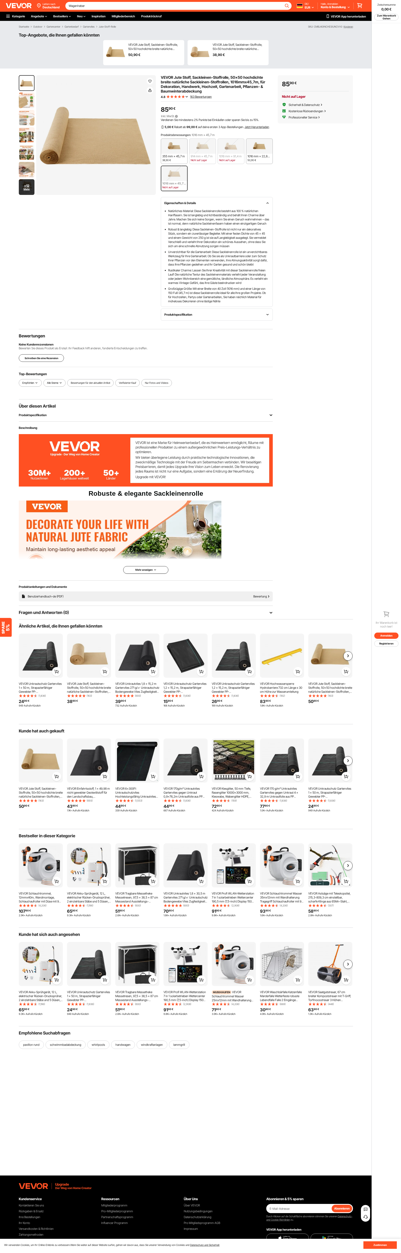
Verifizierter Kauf (127, 382)
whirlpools (98, 1044)
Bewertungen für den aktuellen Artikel (90, 382)
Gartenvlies (89, 26)
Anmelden (386, 635)
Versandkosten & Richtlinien (36, 1228)
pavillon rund (31, 1044)
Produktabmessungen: (176, 135)
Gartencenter (53, 26)
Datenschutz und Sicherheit (205, 1245)
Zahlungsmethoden (31, 1234)
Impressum (191, 1228)
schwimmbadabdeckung (65, 1044)
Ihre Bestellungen (29, 1217)
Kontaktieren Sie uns (31, 1205)
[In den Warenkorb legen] (56, 671)
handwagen (123, 1044)
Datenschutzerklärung (197, 1217)
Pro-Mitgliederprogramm (117, 1211)
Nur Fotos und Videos (156, 382)
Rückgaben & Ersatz (31, 1211)
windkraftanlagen (152, 1044)
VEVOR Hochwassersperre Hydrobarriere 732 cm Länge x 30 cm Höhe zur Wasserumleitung (281, 687)
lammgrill (179, 1044)
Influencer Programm (114, 1223)
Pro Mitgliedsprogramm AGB (202, 1223)
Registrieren (386, 643)
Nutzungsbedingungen (198, 1211)
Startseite (24, 26)
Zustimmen (380, 1245)
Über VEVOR (192, 1205)
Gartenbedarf (72, 26)
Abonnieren (342, 1208)
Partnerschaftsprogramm (117, 1217)
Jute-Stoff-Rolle (107, 26)
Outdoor (37, 26)
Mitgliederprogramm (114, 1205)
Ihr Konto (24, 1223)
